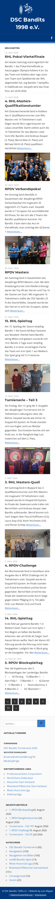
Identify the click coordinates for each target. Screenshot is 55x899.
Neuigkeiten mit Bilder (21, 855)
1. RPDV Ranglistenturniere (24, 818)
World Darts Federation (20, 778)
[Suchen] (41, 723)
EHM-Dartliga (14, 794)
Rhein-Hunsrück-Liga (18, 790)
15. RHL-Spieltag (18, 321)
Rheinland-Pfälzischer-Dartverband (28, 867)
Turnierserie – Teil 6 (20, 834)
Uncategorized (17, 876)
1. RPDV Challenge (19, 830)
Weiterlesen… (24, 148)
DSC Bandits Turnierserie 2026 (20, 748)
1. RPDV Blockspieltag (21, 809)
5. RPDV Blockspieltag (24, 663)
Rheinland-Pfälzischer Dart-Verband (27, 786)
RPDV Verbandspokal (23, 189)
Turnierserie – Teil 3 (21, 400)
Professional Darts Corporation (24, 773)
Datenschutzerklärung (21, 894)
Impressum (40, 894)
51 (8, 708)
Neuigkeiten (15, 851)
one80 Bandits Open (20, 859)
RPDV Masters (17, 272)
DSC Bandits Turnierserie (23, 847)
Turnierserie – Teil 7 (20, 826)
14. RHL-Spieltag (18, 618)
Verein (12, 880)
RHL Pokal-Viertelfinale (25, 57)
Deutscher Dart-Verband (20, 782)
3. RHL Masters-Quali (22, 482)
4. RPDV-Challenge (21, 566)
